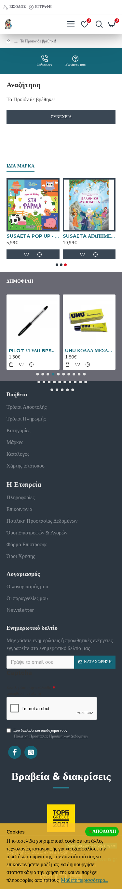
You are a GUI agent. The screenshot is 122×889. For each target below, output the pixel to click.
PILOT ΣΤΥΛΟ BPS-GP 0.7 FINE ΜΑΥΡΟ (33, 351)
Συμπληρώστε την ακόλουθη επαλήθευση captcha (29, 690)
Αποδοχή (104, 831)
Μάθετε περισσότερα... (84, 880)
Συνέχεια (61, 117)
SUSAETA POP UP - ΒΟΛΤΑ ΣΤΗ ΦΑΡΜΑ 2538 (33, 236)
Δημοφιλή (20, 281)
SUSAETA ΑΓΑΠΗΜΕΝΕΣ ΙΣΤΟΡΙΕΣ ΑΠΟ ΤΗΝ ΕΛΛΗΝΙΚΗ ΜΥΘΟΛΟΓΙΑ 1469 (89, 236)
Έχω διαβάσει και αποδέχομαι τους (50, 733)
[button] (57, 264)
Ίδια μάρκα (20, 166)
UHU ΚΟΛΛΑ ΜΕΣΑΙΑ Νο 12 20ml (89, 351)
